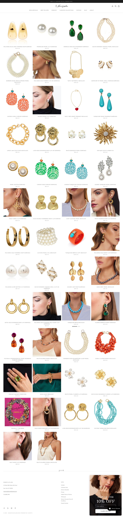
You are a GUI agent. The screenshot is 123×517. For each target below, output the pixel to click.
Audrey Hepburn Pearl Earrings (105, 184)
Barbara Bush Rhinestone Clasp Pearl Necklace (76, 359)
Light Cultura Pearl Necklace (76, 218)
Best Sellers (45, 10)
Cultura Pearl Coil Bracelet (46, 252)
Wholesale (63, 497)
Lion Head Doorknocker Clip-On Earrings (47, 150)
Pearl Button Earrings (17, 184)
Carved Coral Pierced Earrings (17, 116)
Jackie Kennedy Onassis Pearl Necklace (105, 46)
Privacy (62, 492)
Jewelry (54, 10)
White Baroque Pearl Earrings (76, 150)
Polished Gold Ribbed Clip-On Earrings (47, 80)
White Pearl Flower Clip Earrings (76, 394)
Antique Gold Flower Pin (105, 150)
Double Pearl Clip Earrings (47, 116)
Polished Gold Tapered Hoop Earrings (17, 252)
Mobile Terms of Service (66, 494)
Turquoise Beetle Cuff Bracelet (76, 252)
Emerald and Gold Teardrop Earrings (76, 46)
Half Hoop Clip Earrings (18, 462)
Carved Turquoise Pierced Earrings (76, 184)
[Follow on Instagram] (11, 508)
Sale (85, 10)
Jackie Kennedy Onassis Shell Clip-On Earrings (47, 287)
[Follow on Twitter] (8, 508)
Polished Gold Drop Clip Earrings (105, 252)
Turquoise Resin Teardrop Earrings (105, 116)
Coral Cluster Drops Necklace (105, 358)
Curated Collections (67, 10)
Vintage (78, 10)
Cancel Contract (64, 503)
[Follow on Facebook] (4, 508)
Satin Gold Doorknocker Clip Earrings (17, 322)
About (92, 10)
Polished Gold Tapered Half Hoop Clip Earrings (47, 323)
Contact (62, 485)
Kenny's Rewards (65, 489)
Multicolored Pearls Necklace (47, 358)
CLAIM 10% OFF (106, 511)
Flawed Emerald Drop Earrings (105, 322)
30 (62, 470)
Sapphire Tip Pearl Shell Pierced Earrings (105, 80)
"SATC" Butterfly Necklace (76, 80)
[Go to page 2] (63, 470)
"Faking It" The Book (17, 428)
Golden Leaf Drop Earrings (76, 287)
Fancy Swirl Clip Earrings (17, 218)
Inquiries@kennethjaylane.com (10, 491)
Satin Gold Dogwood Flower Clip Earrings (105, 394)
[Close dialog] (119, 477)
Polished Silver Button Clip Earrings (17, 287)
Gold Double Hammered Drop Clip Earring (47, 218)
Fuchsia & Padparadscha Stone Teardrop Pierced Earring (17, 359)
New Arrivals (33, 10)
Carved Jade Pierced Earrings (47, 184)
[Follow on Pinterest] (15, 508)
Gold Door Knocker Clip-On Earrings (47, 428)
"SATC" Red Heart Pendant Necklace (76, 116)
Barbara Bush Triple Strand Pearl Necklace (17, 81)
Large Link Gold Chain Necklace (17, 150)
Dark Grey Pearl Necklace (105, 287)
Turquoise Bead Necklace (76, 322)
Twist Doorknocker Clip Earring (105, 218)
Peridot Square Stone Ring (17, 394)
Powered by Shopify (26, 512)
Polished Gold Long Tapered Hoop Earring (18, 46)
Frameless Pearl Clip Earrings (47, 46)
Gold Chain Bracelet (47, 394)
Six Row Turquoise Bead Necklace (105, 428)
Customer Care (64, 487)
